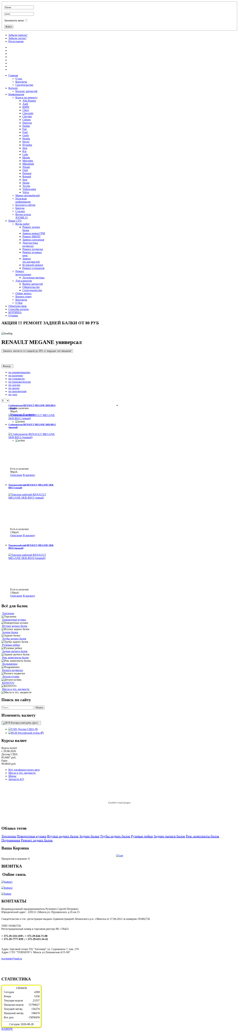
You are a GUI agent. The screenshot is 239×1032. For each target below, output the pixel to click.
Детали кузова (10, 676)
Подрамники (9, 663)
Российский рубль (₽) (30, 732)
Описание (16, 414)
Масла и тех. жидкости (15, 689)
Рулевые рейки (11, 644)
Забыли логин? (17, 38)
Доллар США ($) (27, 729)
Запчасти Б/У (16, 779)
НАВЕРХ (7, 1028)
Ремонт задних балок (37, 840)
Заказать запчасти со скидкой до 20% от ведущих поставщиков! (37, 351)
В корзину (29, 414)
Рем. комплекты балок (15, 657)
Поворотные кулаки (14, 619)
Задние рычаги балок (14, 651)
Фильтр (7, 366)
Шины (12, 776)
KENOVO (8, 682)
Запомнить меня (14, 20)
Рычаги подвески (12, 670)
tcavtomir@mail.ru (11, 958)
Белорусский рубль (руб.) (24, 723)
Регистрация (15, 41)
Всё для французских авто (24, 769)
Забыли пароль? (17, 35)
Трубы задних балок (14, 638)
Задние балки (10, 632)
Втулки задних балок (14, 625)
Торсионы (8, 613)
